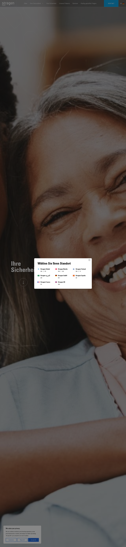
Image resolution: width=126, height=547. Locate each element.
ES (76, 278)
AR (41, 278)
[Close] (89, 260)
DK (63, 271)
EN (41, 271)
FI (80, 271)
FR (45, 271)
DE (59, 278)
